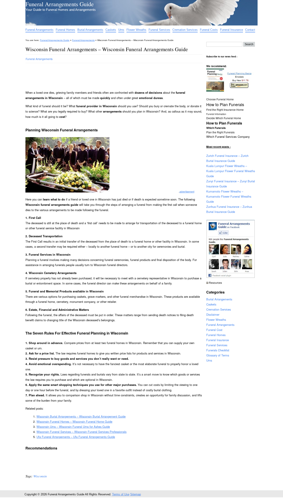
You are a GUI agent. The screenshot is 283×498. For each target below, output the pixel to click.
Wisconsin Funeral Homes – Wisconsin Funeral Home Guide (74, 421)
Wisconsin (40, 476)
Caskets (110, 29)
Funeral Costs (209, 29)
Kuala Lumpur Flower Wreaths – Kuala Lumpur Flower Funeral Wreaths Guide (230, 171)
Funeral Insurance (231, 29)
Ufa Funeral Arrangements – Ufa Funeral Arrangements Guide (75, 437)
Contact (250, 29)
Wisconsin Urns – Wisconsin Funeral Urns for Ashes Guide (73, 426)
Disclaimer (212, 314)
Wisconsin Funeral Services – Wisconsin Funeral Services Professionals (81, 432)
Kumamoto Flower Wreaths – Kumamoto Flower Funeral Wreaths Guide (228, 196)
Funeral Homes (65, 29)
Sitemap (135, 494)
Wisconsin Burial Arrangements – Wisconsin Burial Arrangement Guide (81, 416)
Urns (121, 29)
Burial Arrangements (90, 29)
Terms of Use (120, 494)
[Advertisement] (105, 75)
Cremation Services (185, 29)
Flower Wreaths (136, 29)
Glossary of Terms (217, 355)
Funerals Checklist (217, 350)
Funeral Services (159, 29)
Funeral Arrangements (39, 29)
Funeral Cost (214, 330)
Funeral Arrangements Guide (59, 4)
